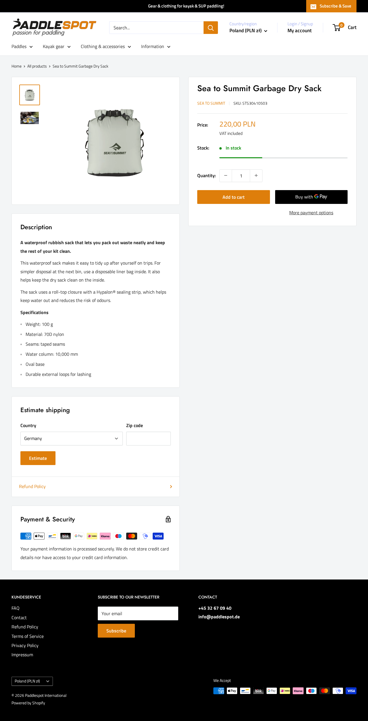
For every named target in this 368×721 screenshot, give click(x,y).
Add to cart (234, 196)
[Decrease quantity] (226, 175)
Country (28, 425)
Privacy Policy (25, 645)
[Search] (211, 27)
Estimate (38, 458)
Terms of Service (28, 636)
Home (17, 66)
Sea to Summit (211, 103)
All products (37, 66)
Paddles (19, 46)
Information (152, 46)
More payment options (311, 212)
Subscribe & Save (335, 6)
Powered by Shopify (28, 703)
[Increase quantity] (256, 175)
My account (300, 30)
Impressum (22, 654)
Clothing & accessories (103, 46)
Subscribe (116, 630)
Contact (19, 617)
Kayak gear (53, 46)
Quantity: (206, 175)
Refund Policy (32, 486)
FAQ (16, 608)
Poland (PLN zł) (27, 681)
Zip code (134, 425)
